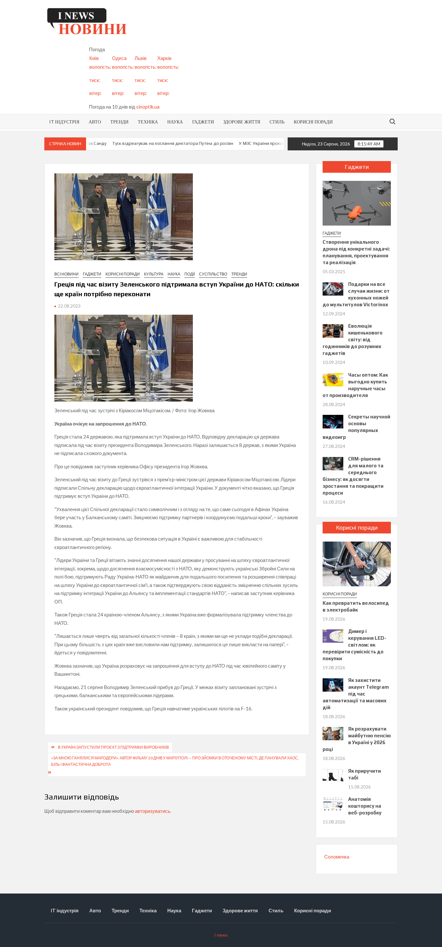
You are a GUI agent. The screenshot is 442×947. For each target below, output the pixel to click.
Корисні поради (313, 121)
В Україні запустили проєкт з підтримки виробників (113, 747)
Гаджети (203, 121)
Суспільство (213, 274)
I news (221, 935)
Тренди (119, 121)
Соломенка (336, 856)
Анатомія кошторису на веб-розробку (364, 805)
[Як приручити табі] (333, 775)
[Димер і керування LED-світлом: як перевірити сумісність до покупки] (333, 635)
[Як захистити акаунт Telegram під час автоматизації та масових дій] (333, 684)
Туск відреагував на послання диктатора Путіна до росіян (161, 143)
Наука (175, 121)
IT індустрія (64, 121)
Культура (153, 274)
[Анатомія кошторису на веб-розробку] (333, 803)
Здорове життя (241, 121)
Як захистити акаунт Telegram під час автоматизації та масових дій (356, 693)
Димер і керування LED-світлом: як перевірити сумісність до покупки (354, 644)
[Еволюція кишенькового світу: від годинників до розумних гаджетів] (333, 330)
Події (189, 274)
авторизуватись (152, 811)
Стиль (277, 121)
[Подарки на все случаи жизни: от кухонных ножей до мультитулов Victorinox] (333, 288)
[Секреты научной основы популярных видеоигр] (333, 421)
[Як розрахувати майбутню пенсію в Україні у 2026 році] (333, 733)
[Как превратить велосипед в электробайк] (357, 563)
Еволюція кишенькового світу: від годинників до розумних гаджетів (352, 339)
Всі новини (66, 274)
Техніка (148, 121)
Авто (95, 121)
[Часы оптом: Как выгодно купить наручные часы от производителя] (333, 379)
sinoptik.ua (148, 107)
